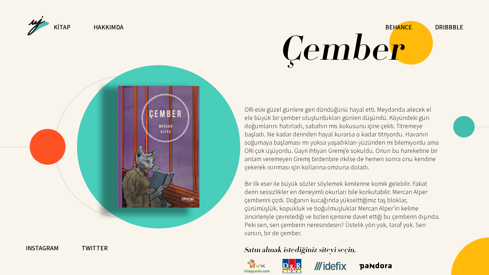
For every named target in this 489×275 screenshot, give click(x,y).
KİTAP (62, 27)
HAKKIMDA (108, 27)
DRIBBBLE (449, 27)
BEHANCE (398, 27)
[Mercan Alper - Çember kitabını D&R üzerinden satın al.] (291, 271)
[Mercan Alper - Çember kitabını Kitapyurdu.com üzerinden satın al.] (257, 271)
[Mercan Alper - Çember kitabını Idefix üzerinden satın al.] (330, 268)
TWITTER (95, 248)
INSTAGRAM (42, 248)
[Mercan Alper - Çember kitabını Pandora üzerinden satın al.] (375, 268)
